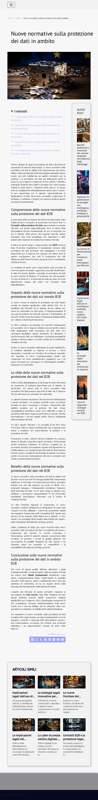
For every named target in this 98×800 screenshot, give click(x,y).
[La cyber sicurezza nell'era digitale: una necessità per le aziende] (49, 724)
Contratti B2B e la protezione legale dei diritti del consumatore (74, 740)
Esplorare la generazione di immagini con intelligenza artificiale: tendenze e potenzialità (83, 206)
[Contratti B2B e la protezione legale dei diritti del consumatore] (74, 724)
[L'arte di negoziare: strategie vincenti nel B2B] (82, 387)
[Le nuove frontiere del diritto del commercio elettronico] (74, 681)
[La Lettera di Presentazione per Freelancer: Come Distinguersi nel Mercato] (84, 234)
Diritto (18, 18)
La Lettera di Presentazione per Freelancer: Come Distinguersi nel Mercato (84, 257)
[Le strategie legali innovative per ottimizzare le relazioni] (82, 338)
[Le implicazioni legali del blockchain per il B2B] (23, 724)
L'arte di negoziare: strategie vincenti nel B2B (82, 408)
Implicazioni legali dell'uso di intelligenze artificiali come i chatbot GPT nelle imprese (83, 309)
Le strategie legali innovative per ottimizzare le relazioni (82, 361)
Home (10, 18)
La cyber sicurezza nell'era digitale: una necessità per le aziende (49, 740)
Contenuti (20, 111)
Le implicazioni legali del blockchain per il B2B (22, 740)
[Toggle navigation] (11, 5)
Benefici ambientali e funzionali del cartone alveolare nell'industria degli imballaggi (83, 154)
